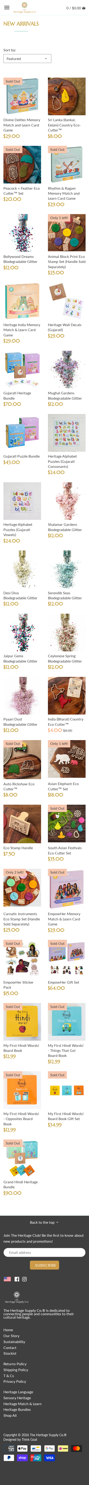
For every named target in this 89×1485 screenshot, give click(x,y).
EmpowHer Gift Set (63, 982)
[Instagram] (24, 1278)
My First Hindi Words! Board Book (21, 1048)
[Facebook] (17, 1278)
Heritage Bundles (17, 1409)
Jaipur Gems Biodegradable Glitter (20, 658)
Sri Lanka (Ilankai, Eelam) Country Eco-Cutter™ (64, 125)
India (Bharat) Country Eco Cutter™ (65, 721)
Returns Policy (14, 1364)
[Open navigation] (6, 7)
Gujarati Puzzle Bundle (21, 456)
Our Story (11, 1335)
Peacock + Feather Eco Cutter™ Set (21, 190)
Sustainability (14, 1341)
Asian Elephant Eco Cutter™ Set (63, 786)
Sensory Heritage (17, 1398)
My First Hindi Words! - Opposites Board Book (21, 1118)
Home (8, 1330)
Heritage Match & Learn (22, 1403)
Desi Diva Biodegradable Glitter (20, 595)
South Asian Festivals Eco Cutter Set (65, 850)
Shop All (10, 1415)
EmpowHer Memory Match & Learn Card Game (64, 918)
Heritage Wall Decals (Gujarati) (64, 327)
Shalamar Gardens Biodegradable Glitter (65, 527)
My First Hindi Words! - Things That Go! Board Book (66, 1050)
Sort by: (9, 50)
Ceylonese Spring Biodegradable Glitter (65, 658)
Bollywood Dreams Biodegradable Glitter (20, 259)
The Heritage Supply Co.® (48, 1435)
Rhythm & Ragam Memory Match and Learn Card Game (64, 193)
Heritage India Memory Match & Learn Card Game (21, 329)
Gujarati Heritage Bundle (17, 395)
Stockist (9, 1353)
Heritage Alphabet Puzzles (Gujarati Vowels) (17, 529)
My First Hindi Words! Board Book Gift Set (66, 1116)
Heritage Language (18, 1392)
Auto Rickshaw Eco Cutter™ (18, 786)
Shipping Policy (15, 1369)
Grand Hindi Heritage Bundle (20, 1184)
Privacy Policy (14, 1381)
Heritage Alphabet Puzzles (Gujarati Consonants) (62, 461)
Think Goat (29, 1439)
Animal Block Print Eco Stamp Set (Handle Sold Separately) (67, 261)
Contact (9, 1347)
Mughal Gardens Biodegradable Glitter (65, 395)
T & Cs (8, 1375)
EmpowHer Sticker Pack (18, 984)
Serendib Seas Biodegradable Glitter (65, 595)
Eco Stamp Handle (18, 848)
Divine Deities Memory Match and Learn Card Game (21, 125)
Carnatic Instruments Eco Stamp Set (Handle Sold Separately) (21, 918)
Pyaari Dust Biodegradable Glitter (20, 721)
